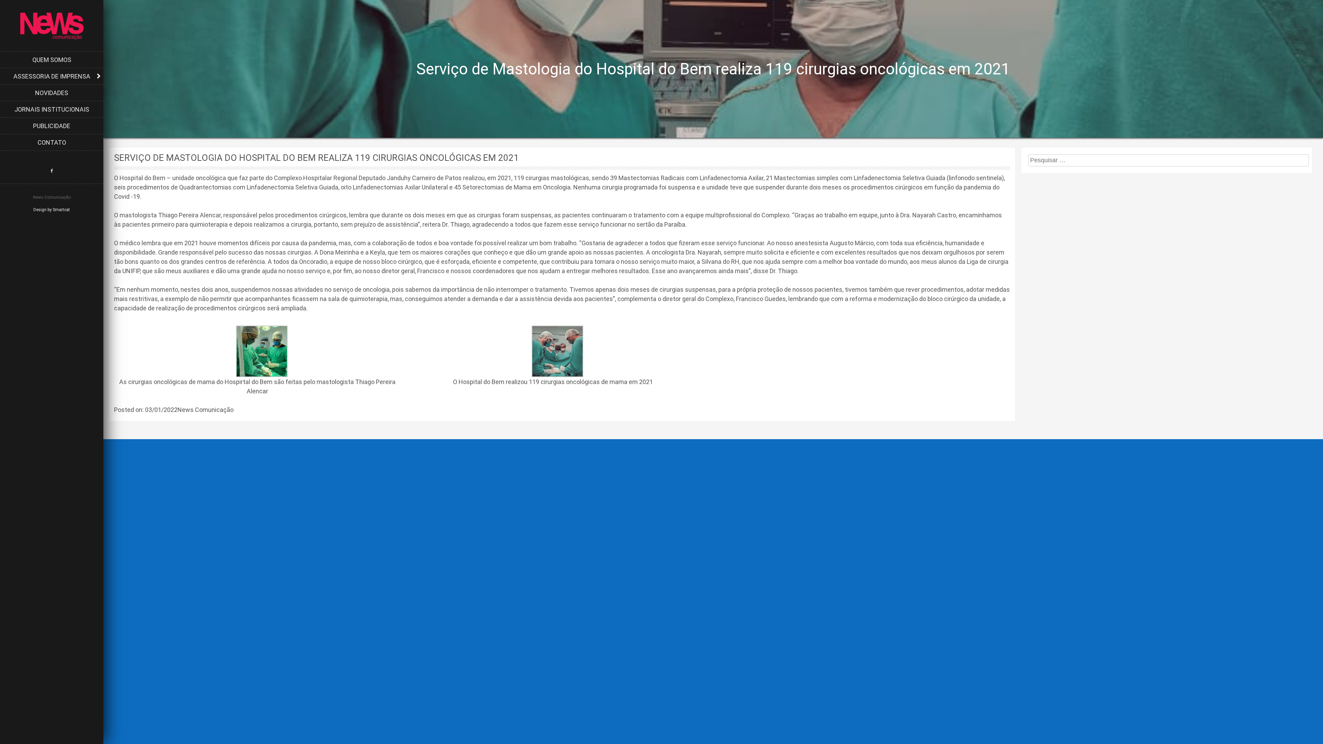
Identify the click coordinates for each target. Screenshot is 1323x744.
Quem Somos (51, 59)
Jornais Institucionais (51, 109)
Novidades (51, 92)
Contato (52, 142)
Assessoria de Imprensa (51, 76)
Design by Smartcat (51, 209)
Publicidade (51, 126)
